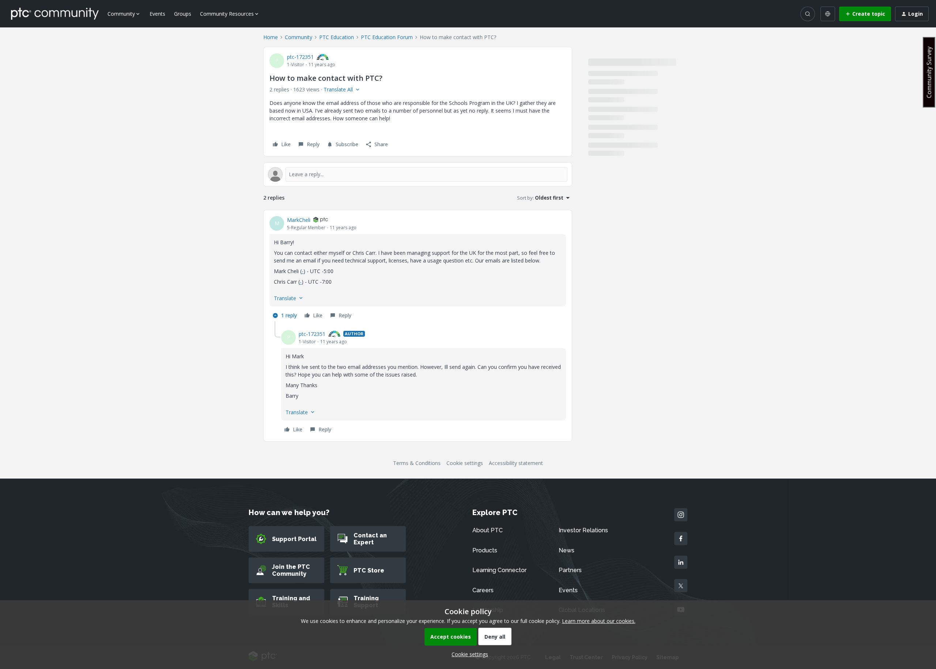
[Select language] (827, 14)
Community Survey (929, 72)
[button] (865, 14)
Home (270, 37)
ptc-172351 (300, 56)
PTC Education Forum (387, 37)
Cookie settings (464, 463)
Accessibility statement (516, 463)
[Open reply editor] (418, 174)
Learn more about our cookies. (598, 620)
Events (157, 13)
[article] (417, 268)
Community (298, 37)
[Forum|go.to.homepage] (55, 13)
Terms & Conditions (417, 463)
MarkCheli (298, 219)
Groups (182, 13)
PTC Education (336, 37)
